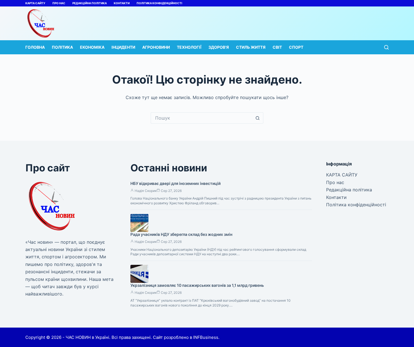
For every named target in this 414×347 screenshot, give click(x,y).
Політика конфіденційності (159, 3)
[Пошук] (386, 47)
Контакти (122, 3)
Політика (62, 47)
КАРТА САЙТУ (35, 3)
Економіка (92, 47)
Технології (189, 47)
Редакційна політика (89, 3)
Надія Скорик (146, 191)
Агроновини (156, 47)
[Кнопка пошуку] (257, 118)
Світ (277, 47)
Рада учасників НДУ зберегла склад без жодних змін (181, 234)
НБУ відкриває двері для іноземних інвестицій (175, 183)
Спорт (296, 47)
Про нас (58, 3)
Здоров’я (218, 47)
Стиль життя (251, 47)
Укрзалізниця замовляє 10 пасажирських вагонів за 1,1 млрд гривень (197, 285)
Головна (35, 47)
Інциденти (123, 47)
